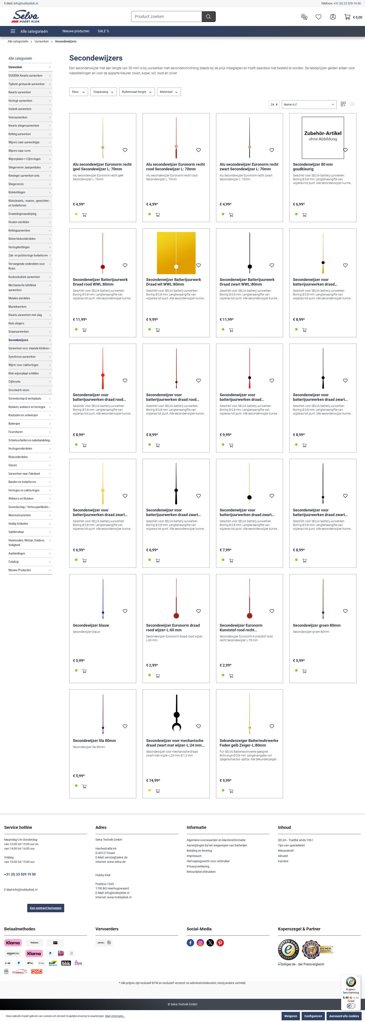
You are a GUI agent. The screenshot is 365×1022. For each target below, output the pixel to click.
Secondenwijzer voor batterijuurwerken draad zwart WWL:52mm (99, 512)
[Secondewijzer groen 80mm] (323, 599)
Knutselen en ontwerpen (23, 415)
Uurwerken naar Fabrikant (24, 474)
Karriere (283, 861)
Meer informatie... (115, 1016)
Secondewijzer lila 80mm (94, 740)
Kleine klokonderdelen (21, 239)
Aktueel (283, 856)
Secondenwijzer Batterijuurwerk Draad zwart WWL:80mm (247, 281)
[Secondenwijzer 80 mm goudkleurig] (323, 138)
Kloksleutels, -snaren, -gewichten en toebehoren (28, 203)
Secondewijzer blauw (91, 625)
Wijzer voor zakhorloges (23, 365)
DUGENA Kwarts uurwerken (25, 75)
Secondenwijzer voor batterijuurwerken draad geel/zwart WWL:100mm (314, 282)
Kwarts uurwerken (19, 92)
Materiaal (166, 92)
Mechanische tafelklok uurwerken (22, 287)
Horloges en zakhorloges (23, 490)
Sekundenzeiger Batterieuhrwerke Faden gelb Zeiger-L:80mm (249, 742)
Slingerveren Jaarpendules (24, 167)
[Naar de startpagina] (25, 16)
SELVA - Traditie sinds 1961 (295, 840)
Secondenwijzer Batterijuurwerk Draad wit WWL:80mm (173, 281)
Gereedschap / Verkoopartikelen (28, 507)
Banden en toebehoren (22, 482)
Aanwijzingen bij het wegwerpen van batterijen (217, 845)
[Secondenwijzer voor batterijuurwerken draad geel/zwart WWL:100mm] (323, 253)
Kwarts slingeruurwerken (23, 125)
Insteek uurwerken (19, 109)
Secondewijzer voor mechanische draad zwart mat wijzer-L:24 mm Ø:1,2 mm (174, 743)
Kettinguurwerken (19, 230)
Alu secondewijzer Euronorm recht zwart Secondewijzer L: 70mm (249, 166)
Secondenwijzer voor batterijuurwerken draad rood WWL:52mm (98, 397)
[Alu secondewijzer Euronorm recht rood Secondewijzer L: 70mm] (176, 138)
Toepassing (101, 92)
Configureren (313, 1016)
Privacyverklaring (198, 866)
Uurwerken (15, 67)
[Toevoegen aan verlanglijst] (125, 151)
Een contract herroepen (45, 908)
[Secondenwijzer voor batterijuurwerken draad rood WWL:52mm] (103, 368)
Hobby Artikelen (18, 524)
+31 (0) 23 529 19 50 (347, 3)
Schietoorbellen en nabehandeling (28, 440)
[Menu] (358, 977)
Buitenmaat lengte (134, 92)
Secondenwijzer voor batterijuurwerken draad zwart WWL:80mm (246, 512)
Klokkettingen (16, 192)
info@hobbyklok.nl (26, 3)
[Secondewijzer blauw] (103, 599)
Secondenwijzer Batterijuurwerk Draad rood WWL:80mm (100, 281)
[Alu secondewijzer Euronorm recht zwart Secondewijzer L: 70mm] (250, 138)
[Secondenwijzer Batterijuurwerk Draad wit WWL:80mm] (176, 253)
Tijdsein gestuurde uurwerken (26, 84)
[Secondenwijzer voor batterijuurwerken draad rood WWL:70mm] (176, 368)
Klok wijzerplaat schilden (23, 373)
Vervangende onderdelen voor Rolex (26, 266)
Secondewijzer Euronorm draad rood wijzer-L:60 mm (173, 627)
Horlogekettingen (19, 247)
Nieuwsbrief (286, 850)
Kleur (75, 92)
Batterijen (14, 424)
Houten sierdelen (18, 222)
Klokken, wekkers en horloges (26, 407)
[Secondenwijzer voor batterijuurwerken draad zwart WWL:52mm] (103, 483)
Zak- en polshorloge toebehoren (28, 255)
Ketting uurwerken (19, 134)
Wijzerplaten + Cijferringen (24, 159)
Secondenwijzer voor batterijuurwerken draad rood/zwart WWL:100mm (241, 397)
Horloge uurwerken (20, 101)
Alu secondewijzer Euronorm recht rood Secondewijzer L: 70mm (175, 166)
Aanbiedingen (16, 553)
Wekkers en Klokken (20, 498)
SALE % (103, 31)
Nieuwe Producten (19, 570)
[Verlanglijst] (317, 16)
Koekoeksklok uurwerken (24, 277)
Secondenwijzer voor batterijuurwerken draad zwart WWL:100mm (319, 397)
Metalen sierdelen (19, 298)
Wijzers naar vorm (19, 151)
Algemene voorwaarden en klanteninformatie (216, 840)
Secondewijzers (18, 340)
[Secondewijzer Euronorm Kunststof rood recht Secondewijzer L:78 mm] (250, 599)
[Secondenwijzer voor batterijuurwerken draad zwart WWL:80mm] (250, 483)
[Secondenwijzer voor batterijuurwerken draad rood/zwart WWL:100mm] (250, 368)
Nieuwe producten (76, 31)
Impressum (194, 856)
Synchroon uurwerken (21, 357)
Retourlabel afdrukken (201, 871)
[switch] (351, 1005)
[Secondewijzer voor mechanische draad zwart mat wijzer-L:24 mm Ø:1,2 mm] (176, 714)
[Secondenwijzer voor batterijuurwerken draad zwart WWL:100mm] (323, 368)
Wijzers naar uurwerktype (23, 142)
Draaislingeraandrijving (22, 214)
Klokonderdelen (18, 457)
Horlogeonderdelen (20, 448)
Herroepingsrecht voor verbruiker (208, 861)
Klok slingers (16, 323)
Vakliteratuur (16, 532)
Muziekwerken (17, 307)
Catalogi (13, 562)
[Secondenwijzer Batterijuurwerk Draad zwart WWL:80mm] (250, 253)
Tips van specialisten (291, 845)
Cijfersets (14, 382)
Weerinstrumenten (19, 515)
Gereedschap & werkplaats (24, 398)
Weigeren (290, 1016)
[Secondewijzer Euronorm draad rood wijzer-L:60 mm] (176, 599)
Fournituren (15, 432)
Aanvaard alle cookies (344, 1016)
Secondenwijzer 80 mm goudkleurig (313, 166)
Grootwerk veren (18, 390)
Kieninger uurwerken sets (23, 176)
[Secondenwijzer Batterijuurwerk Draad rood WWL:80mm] (103, 253)
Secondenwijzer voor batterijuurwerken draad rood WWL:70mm (171, 397)
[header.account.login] (332, 16)
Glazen (12, 465)
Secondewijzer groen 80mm (317, 625)
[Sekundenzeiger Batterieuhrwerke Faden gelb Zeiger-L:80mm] (250, 714)
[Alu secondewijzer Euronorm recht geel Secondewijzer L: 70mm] (103, 138)
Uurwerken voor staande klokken (28, 348)
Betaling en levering (199, 850)
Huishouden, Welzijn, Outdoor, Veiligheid (26, 542)
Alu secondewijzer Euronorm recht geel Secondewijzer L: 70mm (102, 166)
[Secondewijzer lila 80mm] (103, 714)
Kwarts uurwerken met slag (25, 315)
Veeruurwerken (17, 117)
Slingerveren (16, 184)
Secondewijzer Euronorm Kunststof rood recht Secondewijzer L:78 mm (241, 627)
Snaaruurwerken (18, 331)
